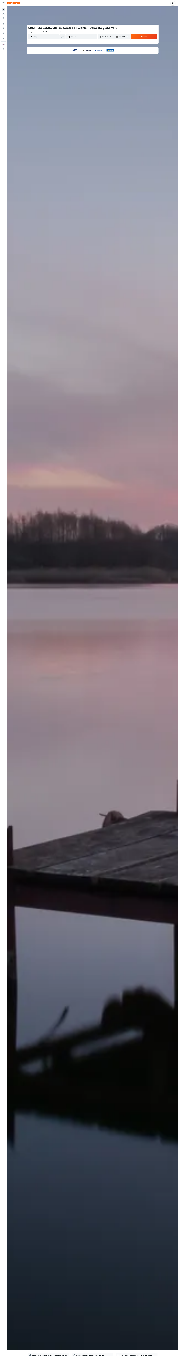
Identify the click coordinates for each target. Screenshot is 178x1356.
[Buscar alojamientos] (3, 14)
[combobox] (33, 32)
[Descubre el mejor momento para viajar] (3, 33)
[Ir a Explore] (3, 24)
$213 (31, 28)
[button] (3, 3)
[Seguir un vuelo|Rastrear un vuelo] (3, 28)
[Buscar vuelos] (3, 9)
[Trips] (3, 39)
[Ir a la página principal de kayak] (13, 3)
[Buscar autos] (3, 18)
